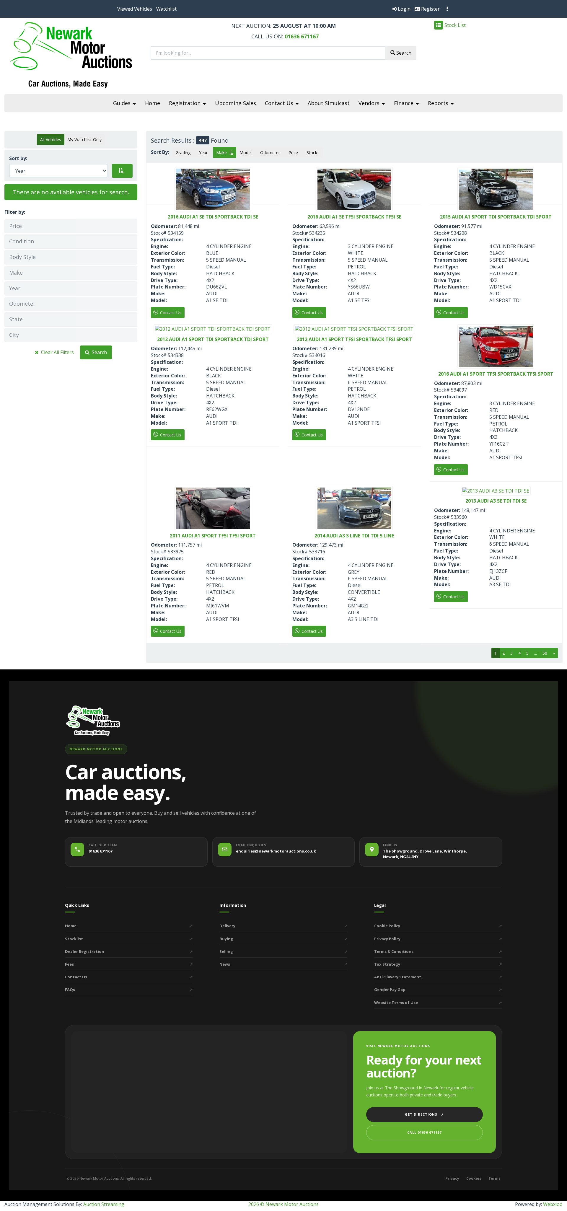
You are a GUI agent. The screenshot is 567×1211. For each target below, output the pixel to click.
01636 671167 (301, 36)
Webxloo (553, 1204)
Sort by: (19, 158)
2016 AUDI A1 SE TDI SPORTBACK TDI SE (213, 217)
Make (222, 152)
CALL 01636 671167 (424, 1132)
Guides (122, 103)
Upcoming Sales (235, 103)
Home (152, 103)
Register (430, 9)
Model (246, 152)
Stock (313, 152)
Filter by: (14, 212)
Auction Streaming (103, 1204)
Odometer (271, 152)
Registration (185, 103)
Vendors (370, 103)
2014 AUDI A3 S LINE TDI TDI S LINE (354, 536)
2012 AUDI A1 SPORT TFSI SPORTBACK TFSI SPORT (354, 339)
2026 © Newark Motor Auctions (283, 1204)
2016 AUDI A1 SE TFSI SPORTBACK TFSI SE (354, 217)
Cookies (473, 1178)
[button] (134, 9)
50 (544, 653)
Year (204, 152)
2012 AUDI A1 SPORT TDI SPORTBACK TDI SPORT (213, 339)
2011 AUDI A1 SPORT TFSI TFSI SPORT (213, 536)
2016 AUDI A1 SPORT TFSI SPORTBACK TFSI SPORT (495, 374)
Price (294, 152)
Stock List (455, 25)
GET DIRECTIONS (424, 1114)
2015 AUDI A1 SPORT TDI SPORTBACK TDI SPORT (496, 217)
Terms (494, 1178)
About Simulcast (329, 103)
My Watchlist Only (84, 139)
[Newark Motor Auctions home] (93, 720)
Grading (184, 152)
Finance (404, 103)
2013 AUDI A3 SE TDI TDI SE (496, 501)
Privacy (452, 1178)
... (535, 653)
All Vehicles (50, 139)
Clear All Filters (56, 352)
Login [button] (403, 9)
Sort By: (161, 152)
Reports (439, 103)
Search (98, 352)
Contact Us (280, 103)
